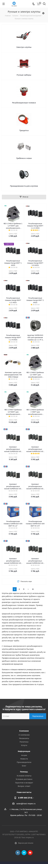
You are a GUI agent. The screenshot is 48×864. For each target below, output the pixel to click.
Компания (24, 731)
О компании (24, 735)
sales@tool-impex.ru (26, 803)
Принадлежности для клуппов (24, 186)
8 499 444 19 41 (25, 798)
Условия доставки (24, 779)
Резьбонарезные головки (24, 102)
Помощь (24, 771)
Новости (24, 759)
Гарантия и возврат (24, 782)
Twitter (24, 852)
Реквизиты (24, 738)
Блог (24, 766)
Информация (24, 751)
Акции (24, 755)
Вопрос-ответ (24, 786)
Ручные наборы (24, 75)
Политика (24, 742)
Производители (24, 762)
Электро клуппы (23, 47)
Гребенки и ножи (24, 158)
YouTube (30, 852)
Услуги (24, 745)
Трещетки (24, 130)
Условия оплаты (24, 775)
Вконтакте (17, 852)
